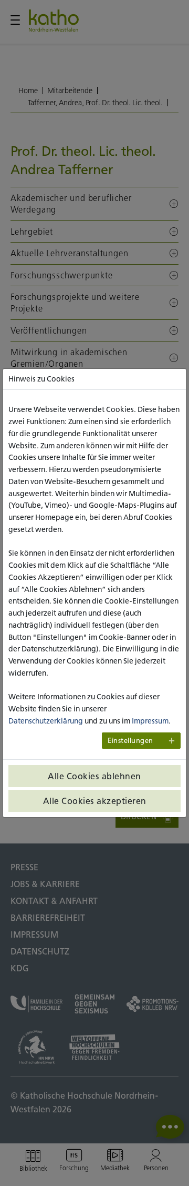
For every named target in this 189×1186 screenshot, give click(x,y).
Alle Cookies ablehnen (94, 776)
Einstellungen (130, 740)
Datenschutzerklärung (45, 721)
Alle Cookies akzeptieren (94, 801)
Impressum (150, 721)
